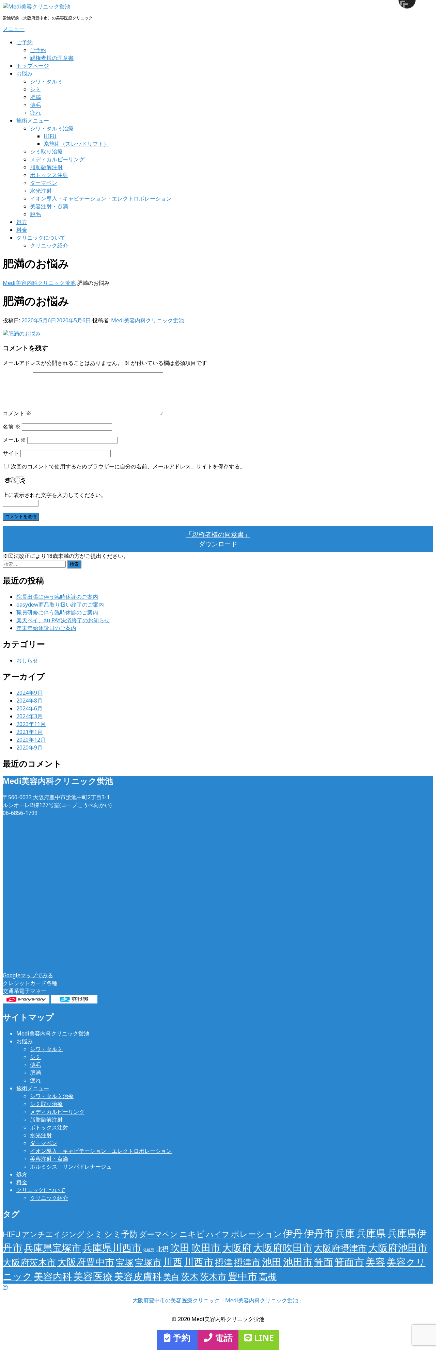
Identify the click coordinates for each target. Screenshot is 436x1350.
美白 (171, 1276)
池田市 (298, 1262)
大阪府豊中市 (85, 1261)
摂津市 (247, 1262)
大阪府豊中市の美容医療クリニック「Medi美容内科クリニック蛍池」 (218, 1300)
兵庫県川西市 (112, 1247)
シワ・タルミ (46, 81)
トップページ (32, 65)
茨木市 (213, 1276)
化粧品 (148, 1250)
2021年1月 (29, 732)
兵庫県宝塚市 (52, 1247)
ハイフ (218, 1234)
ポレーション (256, 1233)
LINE (263, 1338)
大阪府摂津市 (340, 1248)
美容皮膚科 (138, 1276)
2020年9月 (29, 747)
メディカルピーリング (57, 159)
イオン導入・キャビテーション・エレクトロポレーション (101, 198)
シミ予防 (121, 1233)
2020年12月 (31, 739)
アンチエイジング (53, 1234)
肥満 (35, 97)
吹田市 (206, 1247)
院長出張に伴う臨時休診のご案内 (57, 596)
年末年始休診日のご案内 (46, 628)
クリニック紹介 (49, 245)
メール (14, 440)
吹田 (180, 1247)
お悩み (24, 73)
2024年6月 (29, 708)
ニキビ (192, 1233)
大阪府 (237, 1247)
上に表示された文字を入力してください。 (54, 495)
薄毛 (35, 105)
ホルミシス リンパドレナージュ (71, 1166)
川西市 (199, 1262)
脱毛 (35, 214)
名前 (11, 426)
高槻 (268, 1276)
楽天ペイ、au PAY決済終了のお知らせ (63, 620)
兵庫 (345, 1233)
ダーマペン (43, 183)
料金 (21, 230)
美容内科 (53, 1276)
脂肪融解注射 (46, 167)
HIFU (50, 136)
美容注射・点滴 (49, 206)
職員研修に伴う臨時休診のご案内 (57, 612)
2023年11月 (31, 724)
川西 (173, 1262)
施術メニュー (32, 120)
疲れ (35, 112)
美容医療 (93, 1276)
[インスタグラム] (5, 1287)
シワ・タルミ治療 (52, 128)
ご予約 (24, 42)
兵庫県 (371, 1233)
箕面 (323, 1261)
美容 (375, 1262)
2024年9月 (29, 692)
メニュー (14, 29)
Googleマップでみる (28, 975)
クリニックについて (40, 237)
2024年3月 (29, 716)
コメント (17, 413)
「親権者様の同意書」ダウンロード (218, 539)
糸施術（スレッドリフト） (76, 143)
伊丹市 (319, 1233)
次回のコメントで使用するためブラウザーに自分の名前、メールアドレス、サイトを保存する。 (128, 466)
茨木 (190, 1276)
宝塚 (125, 1262)
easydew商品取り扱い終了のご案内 (60, 604)
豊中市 (243, 1276)
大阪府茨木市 (29, 1262)
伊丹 (293, 1233)
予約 (180, 1338)
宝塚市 (148, 1262)
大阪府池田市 (397, 1247)
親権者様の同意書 (52, 58)
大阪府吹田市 (282, 1247)
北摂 (162, 1248)
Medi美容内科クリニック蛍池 (147, 320)
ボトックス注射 (49, 175)
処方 (21, 222)
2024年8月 (29, 700)
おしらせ (27, 660)
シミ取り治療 (46, 151)
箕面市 (349, 1262)
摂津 (224, 1262)
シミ (35, 89)
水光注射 (41, 190)
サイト (11, 453)
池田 (272, 1262)
